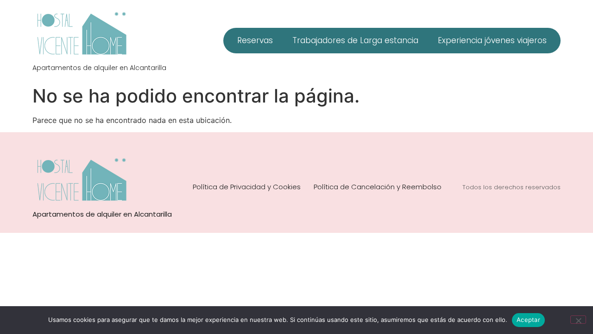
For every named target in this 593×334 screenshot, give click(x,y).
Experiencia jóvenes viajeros (492, 40)
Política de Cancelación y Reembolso (378, 187)
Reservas (255, 40)
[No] (578, 319)
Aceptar (528, 319)
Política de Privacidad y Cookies (247, 187)
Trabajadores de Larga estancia (355, 40)
